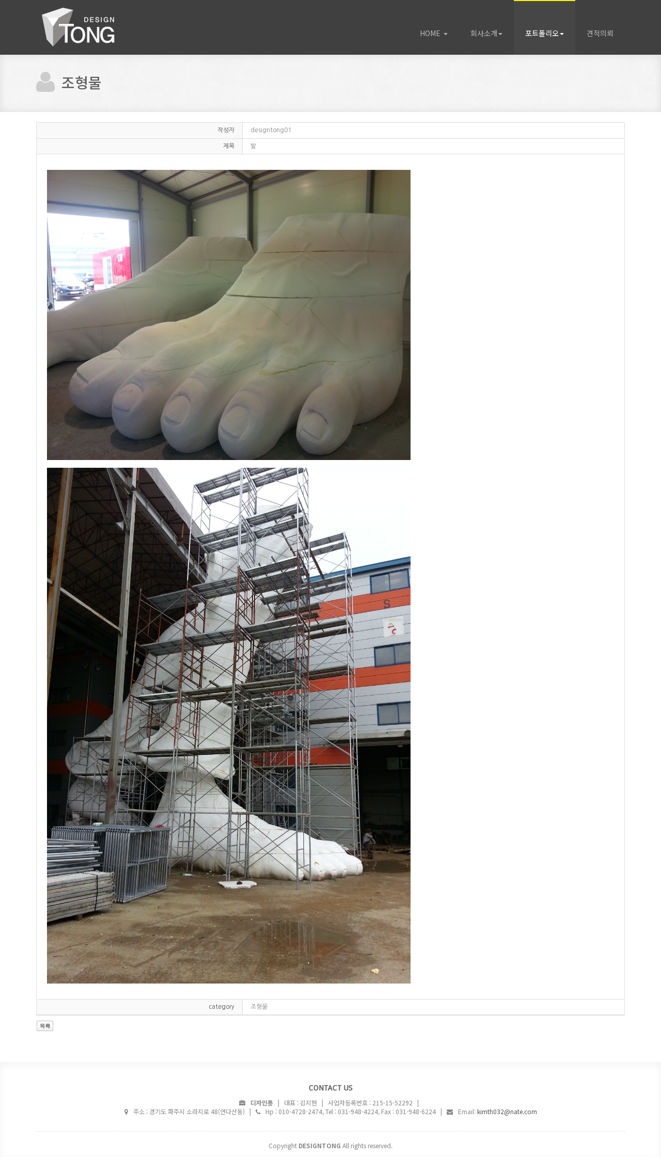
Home (93, 27)
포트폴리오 (542, 33)
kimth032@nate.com (507, 1111)
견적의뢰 (600, 33)
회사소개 (483, 33)
